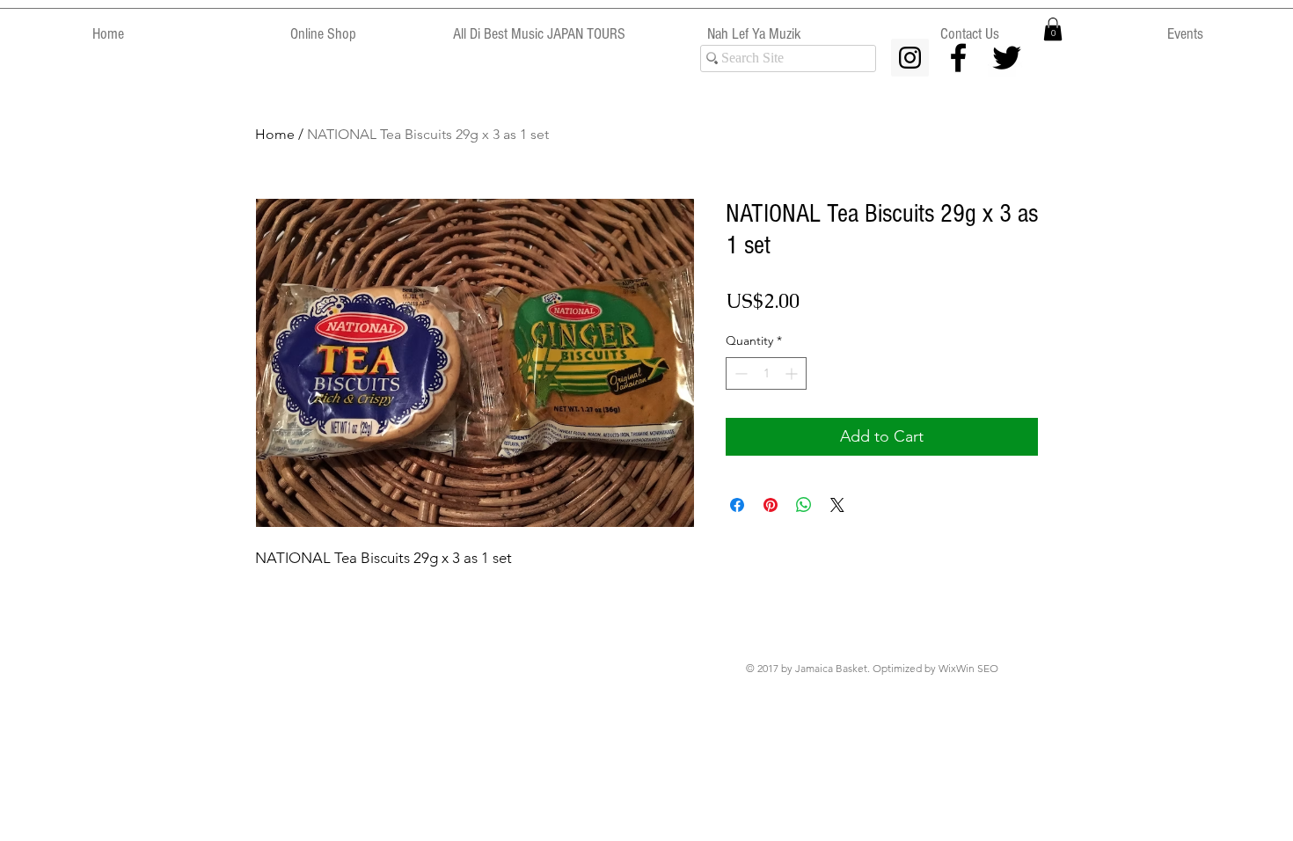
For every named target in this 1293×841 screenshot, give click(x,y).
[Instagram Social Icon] (910, 58)
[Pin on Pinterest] (770, 505)
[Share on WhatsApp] (804, 505)
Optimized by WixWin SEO (935, 668)
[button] (1053, 29)
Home (275, 134)
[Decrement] (739, 373)
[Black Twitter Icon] (1007, 58)
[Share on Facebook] (737, 505)
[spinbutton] (766, 373)
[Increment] (793, 373)
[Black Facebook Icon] (958, 58)
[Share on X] (837, 505)
